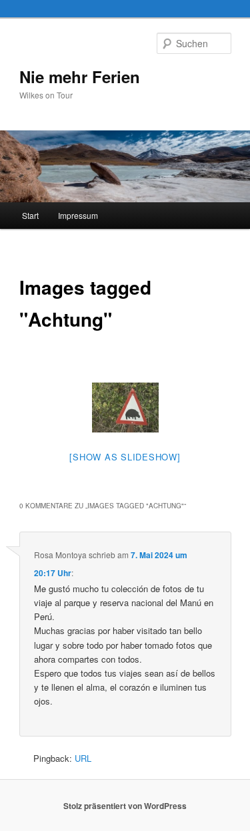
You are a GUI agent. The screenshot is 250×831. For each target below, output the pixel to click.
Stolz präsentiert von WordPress (125, 806)
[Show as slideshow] (124, 456)
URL (83, 758)
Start (30, 215)
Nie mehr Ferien (79, 76)
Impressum (78, 215)
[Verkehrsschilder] (125, 407)
